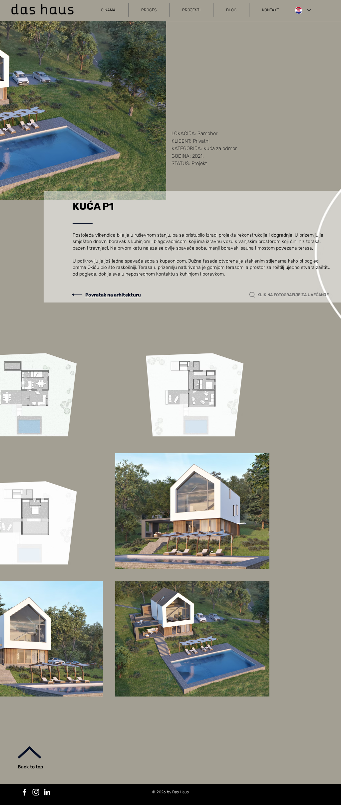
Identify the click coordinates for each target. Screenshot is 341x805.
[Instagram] (35, 792)
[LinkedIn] (47, 792)
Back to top (30, 767)
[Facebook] (24, 792)
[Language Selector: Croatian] (302, 10)
